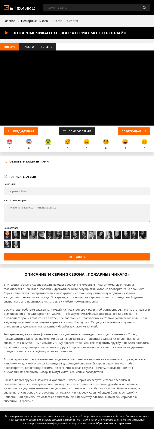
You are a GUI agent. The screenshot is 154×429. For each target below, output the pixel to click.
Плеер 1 (9, 47)
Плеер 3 (47, 47)
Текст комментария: (15, 200)
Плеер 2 (28, 47)
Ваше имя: (10, 184)
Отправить (77, 257)
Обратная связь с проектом (113, 423)
